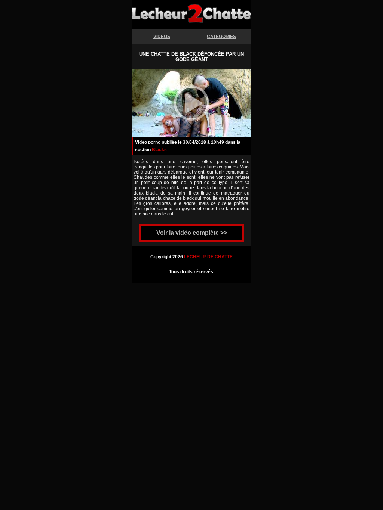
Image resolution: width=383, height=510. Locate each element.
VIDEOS (161, 36)
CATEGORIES (221, 36)
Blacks (159, 149)
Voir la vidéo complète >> (191, 233)
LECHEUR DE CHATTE (208, 256)
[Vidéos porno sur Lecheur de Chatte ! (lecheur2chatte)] (191, 20)
